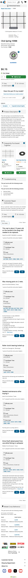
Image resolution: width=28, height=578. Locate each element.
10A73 (12, 310)
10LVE (5, 422)
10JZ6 (4, 372)
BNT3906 (5, 259)
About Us (5, 566)
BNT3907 (5, 308)
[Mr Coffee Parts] (20, 547)
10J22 (4, 310)
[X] (15, 571)
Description (5, 106)
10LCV (8, 422)
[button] (1, 2)
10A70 (16, 422)
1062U (19, 310)
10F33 (8, 372)
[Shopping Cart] (25, 2)
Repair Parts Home (6, 8)
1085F (8, 423)
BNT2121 (5, 470)
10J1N (12, 422)
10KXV (10, 470)
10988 (14, 259)
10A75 (21, 470)
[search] (18, 2)
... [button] (9, 332)
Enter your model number (9, 97)
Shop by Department (8, 563)
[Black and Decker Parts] (5, 543)
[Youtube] (20, 571)
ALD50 (16, 520)
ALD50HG (17, 525)
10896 (17, 259)
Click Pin (4, 160)
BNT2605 (11, 308)
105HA (8, 471)
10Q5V (21, 308)
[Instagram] (9, 571)
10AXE (18, 470)
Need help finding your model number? (13, 94)
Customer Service (7, 560)
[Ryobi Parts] (20, 543)
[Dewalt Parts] (13, 543)
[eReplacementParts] (4, 2)
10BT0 (10, 259)
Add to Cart (17, 77)
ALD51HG (17, 535)
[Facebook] (4, 571)
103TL (21, 259)
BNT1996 (16, 308)
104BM (5, 311)
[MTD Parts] (5, 547)
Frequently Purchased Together (18, 106)
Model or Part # (12, 2)
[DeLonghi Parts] (13, 547)
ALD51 (16, 530)
